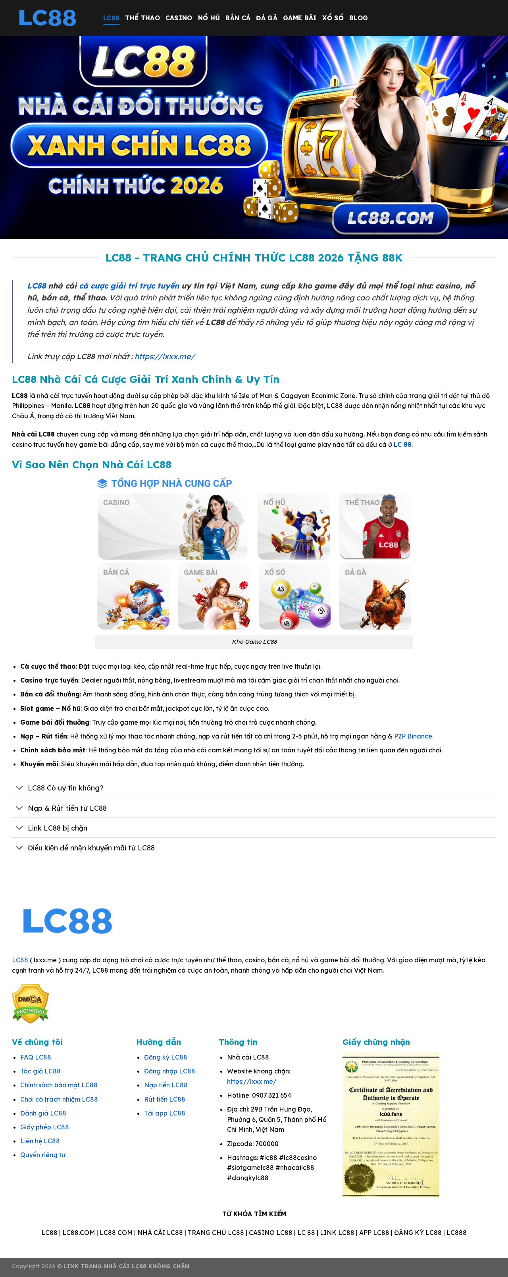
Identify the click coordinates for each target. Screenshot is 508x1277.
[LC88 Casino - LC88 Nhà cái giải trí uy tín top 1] (51, 18)
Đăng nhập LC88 (169, 1071)
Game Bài (300, 18)
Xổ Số (333, 18)
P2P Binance (413, 736)
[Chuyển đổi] (19, 788)
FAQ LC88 (35, 1057)
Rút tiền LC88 (164, 1099)
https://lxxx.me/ (165, 356)
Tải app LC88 (164, 1113)
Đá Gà (266, 18)
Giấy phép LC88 (44, 1127)
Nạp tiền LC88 (166, 1085)
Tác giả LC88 (40, 1071)
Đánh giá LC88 (43, 1113)
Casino (178, 18)
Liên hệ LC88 (40, 1141)
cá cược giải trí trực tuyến (129, 285)
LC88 (111, 18)
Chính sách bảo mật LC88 (59, 1085)
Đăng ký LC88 (165, 1057)
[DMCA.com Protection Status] (30, 1003)
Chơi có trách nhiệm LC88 (59, 1099)
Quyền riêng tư (42, 1155)
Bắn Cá (237, 18)
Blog (358, 18)
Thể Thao (142, 18)
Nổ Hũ (209, 18)
